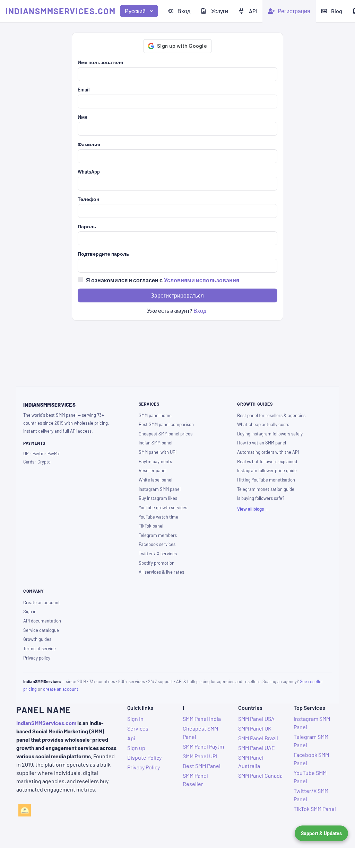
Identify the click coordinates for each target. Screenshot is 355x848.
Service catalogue (41, 630)
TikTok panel (151, 526)
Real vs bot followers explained (267, 461)
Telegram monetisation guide (265, 489)
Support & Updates (321, 833)
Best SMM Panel (201, 765)
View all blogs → (253, 509)
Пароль (87, 226)
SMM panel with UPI (157, 452)
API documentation (42, 621)
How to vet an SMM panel (261, 442)
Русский (135, 11)
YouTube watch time (158, 517)
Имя (82, 117)
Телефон (88, 199)
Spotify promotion (156, 563)
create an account (60, 689)
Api (131, 738)
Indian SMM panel (155, 442)
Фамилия (89, 144)
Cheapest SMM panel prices (165, 433)
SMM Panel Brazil (258, 738)
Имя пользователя (100, 62)
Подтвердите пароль (103, 254)
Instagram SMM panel (160, 489)
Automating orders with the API (268, 452)
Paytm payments (155, 461)
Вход (199, 310)
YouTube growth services (163, 507)
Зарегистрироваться (177, 295)
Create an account (41, 602)
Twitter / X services (158, 553)
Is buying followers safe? (260, 498)
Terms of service (39, 648)
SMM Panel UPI (200, 756)
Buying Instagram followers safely (270, 433)
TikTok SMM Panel (315, 808)
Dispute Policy (144, 757)
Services (137, 728)
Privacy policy (36, 658)
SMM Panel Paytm (203, 746)
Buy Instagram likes (158, 498)
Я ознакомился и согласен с (162, 280)
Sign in (29, 611)
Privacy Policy (143, 767)
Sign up (136, 747)
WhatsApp (89, 172)
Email (83, 89)
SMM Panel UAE (256, 747)
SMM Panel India (202, 718)
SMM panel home (155, 415)
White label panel (155, 480)
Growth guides (37, 639)
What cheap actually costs (263, 424)
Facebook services (157, 544)
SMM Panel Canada (260, 775)
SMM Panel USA (256, 718)
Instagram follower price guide (267, 470)
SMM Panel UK (254, 728)
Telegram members (158, 535)
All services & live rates (161, 572)
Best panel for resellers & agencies (271, 415)
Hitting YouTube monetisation (266, 480)
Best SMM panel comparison (166, 424)
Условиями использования (201, 280)
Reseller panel (152, 470)
